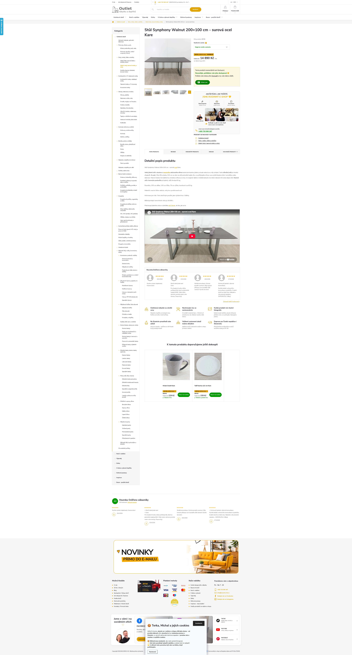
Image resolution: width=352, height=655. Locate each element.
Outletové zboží (121, 37)
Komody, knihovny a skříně (126, 127)
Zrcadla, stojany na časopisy (128, 101)
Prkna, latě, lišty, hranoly (127, 376)
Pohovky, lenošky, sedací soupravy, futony (127, 52)
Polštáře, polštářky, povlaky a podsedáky (128, 186)
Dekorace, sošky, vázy (126, 98)
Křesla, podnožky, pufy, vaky (128, 48)
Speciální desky (126, 371)
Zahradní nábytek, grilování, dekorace (126, 41)
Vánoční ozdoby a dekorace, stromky (128, 112)
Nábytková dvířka (127, 308)
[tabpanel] (176, 376)
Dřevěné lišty (125, 386)
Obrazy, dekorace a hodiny (125, 92)
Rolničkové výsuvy (127, 285)
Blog (115, 590)
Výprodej (119, 458)
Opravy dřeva (126, 408)
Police (122, 149)
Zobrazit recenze (132, 502)
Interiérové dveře (123, 247)
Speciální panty (126, 435)
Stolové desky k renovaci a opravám (129, 337)
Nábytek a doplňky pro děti (126, 167)
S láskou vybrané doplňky (124, 468)
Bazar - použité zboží (122, 482)
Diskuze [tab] (211, 151)
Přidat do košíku (184, 394)
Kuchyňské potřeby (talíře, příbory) (128, 226)
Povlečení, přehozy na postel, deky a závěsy (128, 181)
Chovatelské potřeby (124, 448)
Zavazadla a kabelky (124, 234)
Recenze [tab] (173, 151)
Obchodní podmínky (119, 601)
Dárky (118, 463)
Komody (122, 133)
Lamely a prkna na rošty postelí (129, 396)
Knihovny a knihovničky (127, 130)
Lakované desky (126, 362)
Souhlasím (198, 623)
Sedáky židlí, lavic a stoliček (128, 322)
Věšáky (122, 152)
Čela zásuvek (125, 311)
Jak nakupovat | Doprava (124, 2)
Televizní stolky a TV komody (128, 84)
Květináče (123, 123)
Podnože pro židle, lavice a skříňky (129, 271)
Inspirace (119, 477)
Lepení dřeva (125, 414)
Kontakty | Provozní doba (121, 606)
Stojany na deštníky (125, 156)
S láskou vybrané (195, 593)
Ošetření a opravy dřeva (127, 401)
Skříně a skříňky (124, 137)
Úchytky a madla (127, 314)
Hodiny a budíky (125, 105)
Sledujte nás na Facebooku (225, 596)
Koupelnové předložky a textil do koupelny (128, 191)
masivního (166, 172)
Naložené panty (126, 425)
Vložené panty (126, 428)
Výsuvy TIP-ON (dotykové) (129, 297)
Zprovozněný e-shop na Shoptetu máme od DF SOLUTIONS (224, 651)
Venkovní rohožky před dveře (128, 119)
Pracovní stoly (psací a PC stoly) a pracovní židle (128, 230)
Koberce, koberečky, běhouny (128, 177)
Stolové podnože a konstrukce (127, 259)
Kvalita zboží (117, 598)
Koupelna (121, 196)
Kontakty (136, 2)
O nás (113, 2)
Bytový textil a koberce (124, 174)
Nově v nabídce (120, 454)
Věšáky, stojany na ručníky (127, 217)
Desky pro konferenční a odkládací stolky (129, 332)
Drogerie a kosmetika (124, 244)
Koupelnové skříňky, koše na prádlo (128, 205)
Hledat (195, 9)
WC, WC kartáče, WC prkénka (129, 214)
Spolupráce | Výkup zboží (121, 593)
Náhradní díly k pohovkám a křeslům (128, 443)
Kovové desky (126, 368)
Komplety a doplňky (127, 317)
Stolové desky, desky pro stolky (129, 325)
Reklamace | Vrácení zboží (121, 604)
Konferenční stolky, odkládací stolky (128, 80)
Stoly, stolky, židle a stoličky (126, 57)
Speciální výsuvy (126, 300)
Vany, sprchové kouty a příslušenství (126, 221)
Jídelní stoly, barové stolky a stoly (128, 66)
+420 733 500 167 (163, 2)
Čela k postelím (124, 163)
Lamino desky (126, 358)
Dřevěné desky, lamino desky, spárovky (128, 351)
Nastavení (152, 652)
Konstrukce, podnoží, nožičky (128, 255)
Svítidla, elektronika (123, 171)
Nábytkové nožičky (127, 267)
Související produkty (229, 151)
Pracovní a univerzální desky (130, 341)
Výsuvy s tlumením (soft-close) (129, 293)
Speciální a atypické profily (129, 389)
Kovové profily (126, 392)
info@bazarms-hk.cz (223, 593)
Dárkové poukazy (121, 473)
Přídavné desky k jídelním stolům (129, 345)
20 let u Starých (118, 588)
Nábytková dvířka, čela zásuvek (129, 304)
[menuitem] (120, 17)
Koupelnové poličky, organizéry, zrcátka (129, 200)
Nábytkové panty (125, 422)
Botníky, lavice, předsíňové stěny (127, 145)
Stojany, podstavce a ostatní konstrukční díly (130, 275)
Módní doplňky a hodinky (125, 237)
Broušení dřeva (126, 404)
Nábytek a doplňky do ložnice (126, 160)
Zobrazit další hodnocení (231, 302)
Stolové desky (126, 328)
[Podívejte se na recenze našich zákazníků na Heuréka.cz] (174, 602)
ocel (175, 167)
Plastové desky (126, 365)
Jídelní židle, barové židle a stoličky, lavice (127, 61)
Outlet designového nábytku (199, 585)
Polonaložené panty (127, 432)
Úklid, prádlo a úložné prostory (127, 241)
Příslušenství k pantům (128, 438)
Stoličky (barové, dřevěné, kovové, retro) (127, 71)
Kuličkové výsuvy (127, 289)
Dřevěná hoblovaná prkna (129, 379)
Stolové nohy (126, 263)
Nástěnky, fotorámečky (126, 108)
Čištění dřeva (125, 418)
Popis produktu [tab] (154, 151)
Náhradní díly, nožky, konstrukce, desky (127, 251)
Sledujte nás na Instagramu (225, 599)
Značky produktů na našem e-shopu (201, 606)
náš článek (171, 206)
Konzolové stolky (125, 87)
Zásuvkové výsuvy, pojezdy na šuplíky (128, 281)
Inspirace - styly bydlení (197, 604)
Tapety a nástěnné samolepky (128, 116)
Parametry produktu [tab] (192, 151)
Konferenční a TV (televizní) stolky (128, 76)
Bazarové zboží (195, 588)
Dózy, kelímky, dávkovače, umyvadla (127, 209)
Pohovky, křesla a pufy (124, 45)
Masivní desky (126, 355)
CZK (234, 2)
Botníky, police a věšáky (125, 141)
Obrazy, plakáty (124, 95)
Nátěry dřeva (125, 411)
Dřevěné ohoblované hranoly (130, 382)
